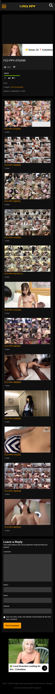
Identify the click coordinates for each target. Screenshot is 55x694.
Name (6, 585)
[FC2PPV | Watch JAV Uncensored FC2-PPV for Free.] (27, 6)
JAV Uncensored (17, 87)
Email (6, 595)
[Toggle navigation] (4, 6)
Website (6, 606)
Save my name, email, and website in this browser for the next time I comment (28, 618)
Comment (7, 552)
